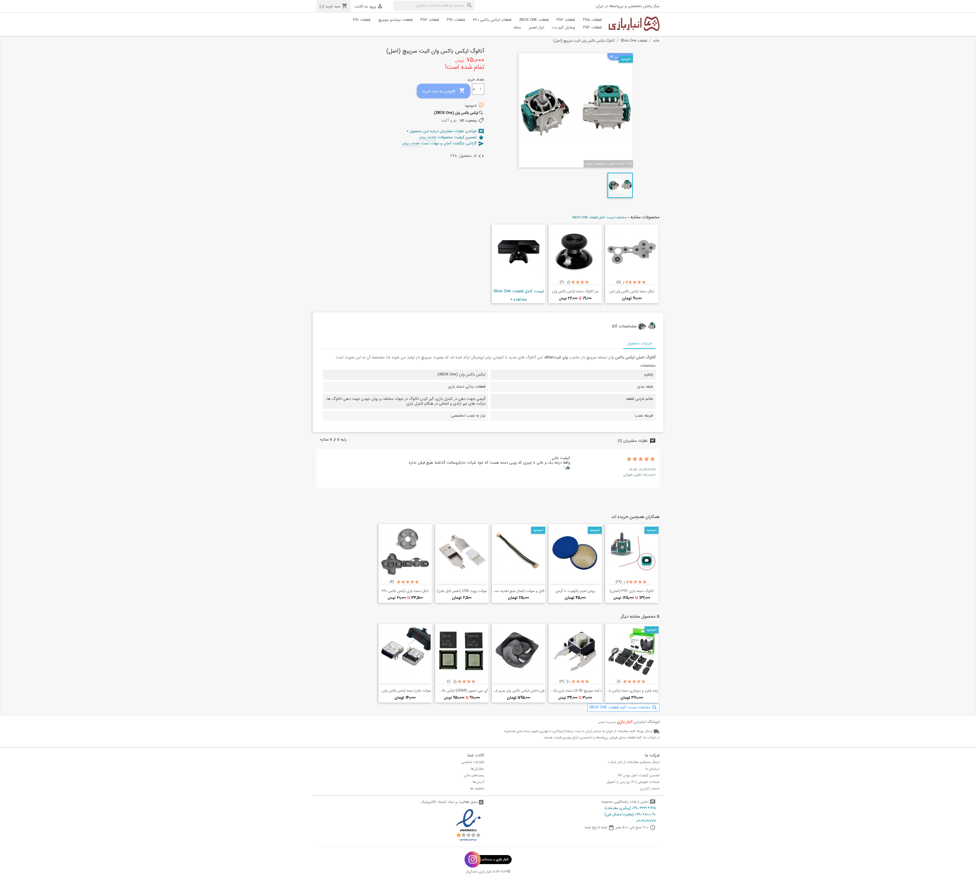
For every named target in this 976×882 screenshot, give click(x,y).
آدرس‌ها (478, 782)
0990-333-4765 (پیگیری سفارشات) (630, 808)
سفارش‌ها (477, 768)
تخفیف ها (477, 788)
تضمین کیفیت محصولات (451, 137)
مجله (517, 27)
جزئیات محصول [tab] (639, 343)
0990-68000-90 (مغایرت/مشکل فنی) (630, 814)
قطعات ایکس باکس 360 (492, 20)
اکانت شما (475, 755)
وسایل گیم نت (563, 27)
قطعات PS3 (429, 20)
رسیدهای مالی (474, 775)
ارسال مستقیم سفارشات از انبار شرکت (634, 762)
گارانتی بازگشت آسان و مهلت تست (443, 143)
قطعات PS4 (566, 20)
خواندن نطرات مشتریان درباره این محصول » (445, 131)
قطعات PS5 (592, 20)
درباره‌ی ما (652, 768)
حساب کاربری (650, 788)
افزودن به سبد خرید (443, 90)
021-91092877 (646, 821)
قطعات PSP (592, 27)
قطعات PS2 (456, 20)
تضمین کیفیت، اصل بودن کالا (639, 775)
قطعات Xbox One (534, 20)
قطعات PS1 (361, 20)
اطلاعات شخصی (472, 762)
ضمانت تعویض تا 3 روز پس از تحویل (633, 782)
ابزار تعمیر (536, 27)
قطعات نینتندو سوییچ (395, 20)
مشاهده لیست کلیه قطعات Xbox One (623, 708)
